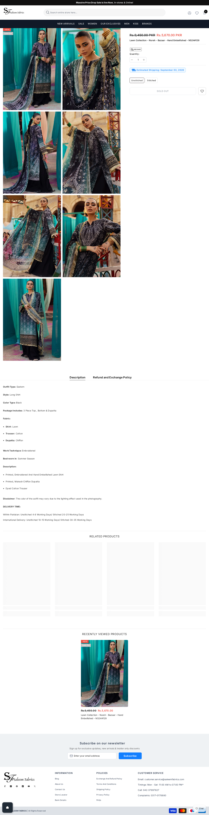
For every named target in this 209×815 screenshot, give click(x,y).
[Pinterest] (17, 786)
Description (77, 377)
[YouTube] (29, 786)
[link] (26, 608)
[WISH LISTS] (197, 13)
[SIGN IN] (189, 13)
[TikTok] (23, 786)
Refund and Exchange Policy (112, 377)
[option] (105, 681)
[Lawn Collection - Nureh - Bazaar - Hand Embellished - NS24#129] (104, 673)
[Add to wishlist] (202, 91)
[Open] (7, 807)
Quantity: (134, 54)
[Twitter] (35, 786)
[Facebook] (5, 786)
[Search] (104, 12)
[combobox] (107, 12)
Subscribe (130, 755)
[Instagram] (11, 786)
